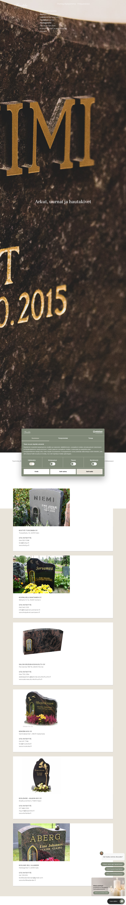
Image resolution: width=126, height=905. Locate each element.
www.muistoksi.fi (25, 746)
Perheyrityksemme (66, 4)
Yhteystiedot (83, 4)
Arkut (42, 14)
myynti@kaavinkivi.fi (26, 811)
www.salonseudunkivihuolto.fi (31, 679)
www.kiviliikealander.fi (27, 880)
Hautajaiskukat (46, 23)
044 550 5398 (24, 540)
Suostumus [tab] (35, 438)
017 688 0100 (24, 808)
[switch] (52, 463)
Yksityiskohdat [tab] (63, 438)
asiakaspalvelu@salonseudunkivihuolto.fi (35, 677)
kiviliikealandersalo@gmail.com (31, 878)
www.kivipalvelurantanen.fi (29, 612)
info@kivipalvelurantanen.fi (29, 610)
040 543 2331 (24, 607)
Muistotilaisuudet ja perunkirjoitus (53, 28)
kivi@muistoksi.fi (25, 744)
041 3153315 (23, 875)
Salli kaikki (89, 471)
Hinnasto (43, 31)
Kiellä (36, 471)
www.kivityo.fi (24, 545)
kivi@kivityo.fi (24, 543)
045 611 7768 (24, 741)
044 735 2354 (24, 674)
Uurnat (42, 17)
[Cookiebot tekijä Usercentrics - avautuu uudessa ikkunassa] (94, 432)
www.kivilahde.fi (25, 813)
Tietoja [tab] (90, 438)
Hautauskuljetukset (48, 26)
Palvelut (44, 11)
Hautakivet (44, 20)
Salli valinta (63, 471)
